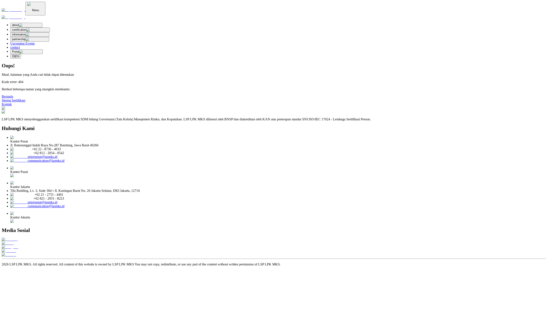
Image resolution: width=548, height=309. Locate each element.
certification (19, 29)
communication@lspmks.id (46, 160)
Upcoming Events (22, 43)
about (15, 25)
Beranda (7, 96)
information (19, 34)
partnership (19, 39)
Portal (15, 51)
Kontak (7, 104)
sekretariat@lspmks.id (42, 157)
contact (15, 47)
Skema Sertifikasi (13, 100)
